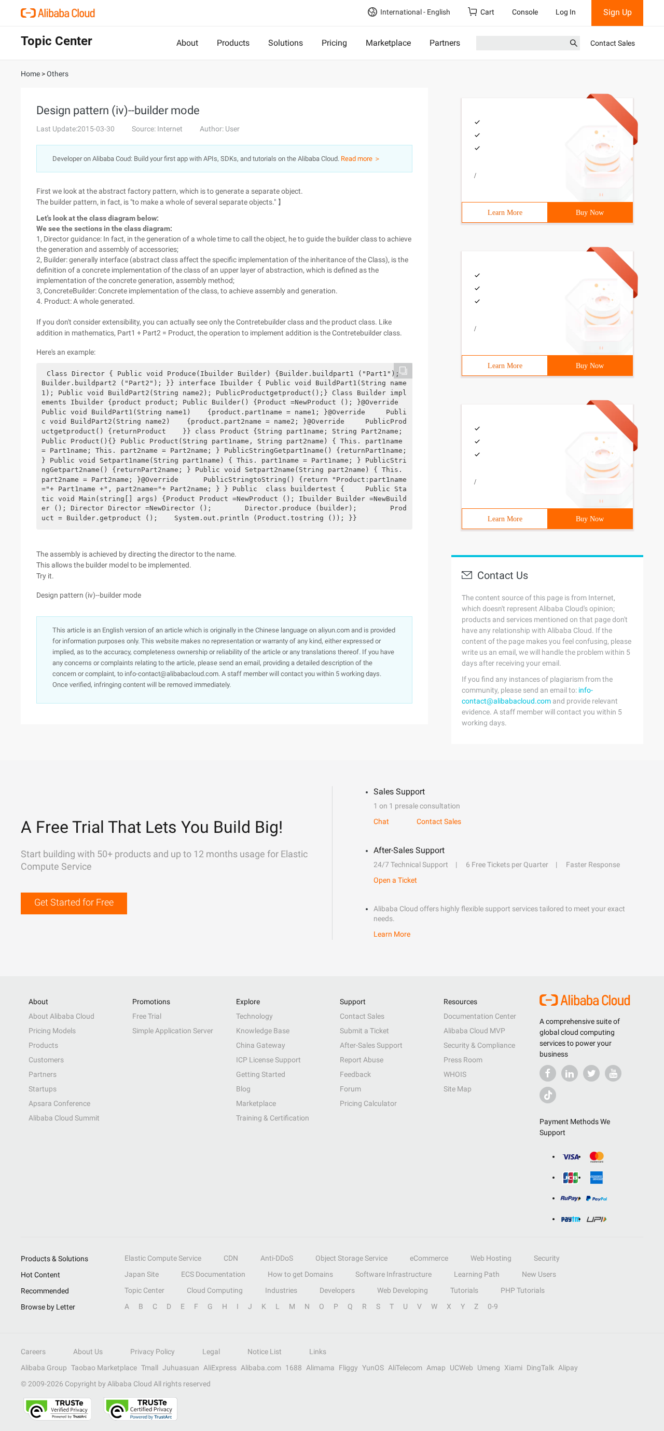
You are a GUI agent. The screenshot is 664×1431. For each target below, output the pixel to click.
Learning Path (477, 1274)
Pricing (334, 43)
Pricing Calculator (368, 1103)
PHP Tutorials (523, 1290)
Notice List (264, 1351)
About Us (88, 1351)
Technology (254, 1016)
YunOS (373, 1368)
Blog (243, 1089)
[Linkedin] (569, 1073)
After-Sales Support (371, 1045)
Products (233, 43)
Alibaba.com (261, 1368)
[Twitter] (591, 1073)
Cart (487, 12)
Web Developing (402, 1290)
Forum (350, 1089)
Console (525, 12)
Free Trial (146, 1016)
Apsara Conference (59, 1103)
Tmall (149, 1368)
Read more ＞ (361, 159)
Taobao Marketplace (104, 1368)
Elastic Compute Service (163, 1258)
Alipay (568, 1368)
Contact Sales (612, 43)
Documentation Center (480, 1016)
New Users (539, 1274)
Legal (211, 1351)
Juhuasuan (180, 1368)
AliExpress (220, 1368)
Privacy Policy (152, 1351)
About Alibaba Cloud (61, 1016)
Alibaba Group (44, 1368)
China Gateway (260, 1045)
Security (547, 1258)
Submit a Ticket (364, 1031)
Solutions (285, 43)
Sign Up (617, 12)
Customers (46, 1060)
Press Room (463, 1060)
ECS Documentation (213, 1274)
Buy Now (590, 213)
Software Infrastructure (393, 1274)
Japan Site (142, 1274)
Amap (436, 1368)
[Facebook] (548, 1073)
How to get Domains (300, 1274)
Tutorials (464, 1290)
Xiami (513, 1368)
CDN (231, 1258)
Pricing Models (52, 1031)
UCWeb (461, 1368)
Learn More (505, 213)
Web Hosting (491, 1258)
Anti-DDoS (276, 1258)
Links (317, 1351)
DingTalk (540, 1368)
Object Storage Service (351, 1258)
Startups (43, 1089)
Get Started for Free (74, 902)
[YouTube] (613, 1073)
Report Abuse (361, 1060)
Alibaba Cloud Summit (64, 1118)
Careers (33, 1351)
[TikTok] (548, 1095)
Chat (381, 821)
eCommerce (429, 1258)
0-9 (493, 1306)
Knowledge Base (262, 1031)
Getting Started (260, 1074)
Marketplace (388, 43)
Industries (281, 1290)
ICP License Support (268, 1060)
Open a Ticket (395, 880)
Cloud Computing (215, 1290)
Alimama (320, 1368)
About (187, 43)
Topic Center (144, 1290)
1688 (293, 1368)
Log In (566, 12)
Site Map (458, 1089)
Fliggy (348, 1368)
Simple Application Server (172, 1031)
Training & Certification (272, 1118)
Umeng (488, 1368)
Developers (337, 1290)
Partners (445, 43)
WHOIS (455, 1074)
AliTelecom (405, 1368)
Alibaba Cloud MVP (474, 1031)
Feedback (355, 1074)
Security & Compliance (479, 1045)
